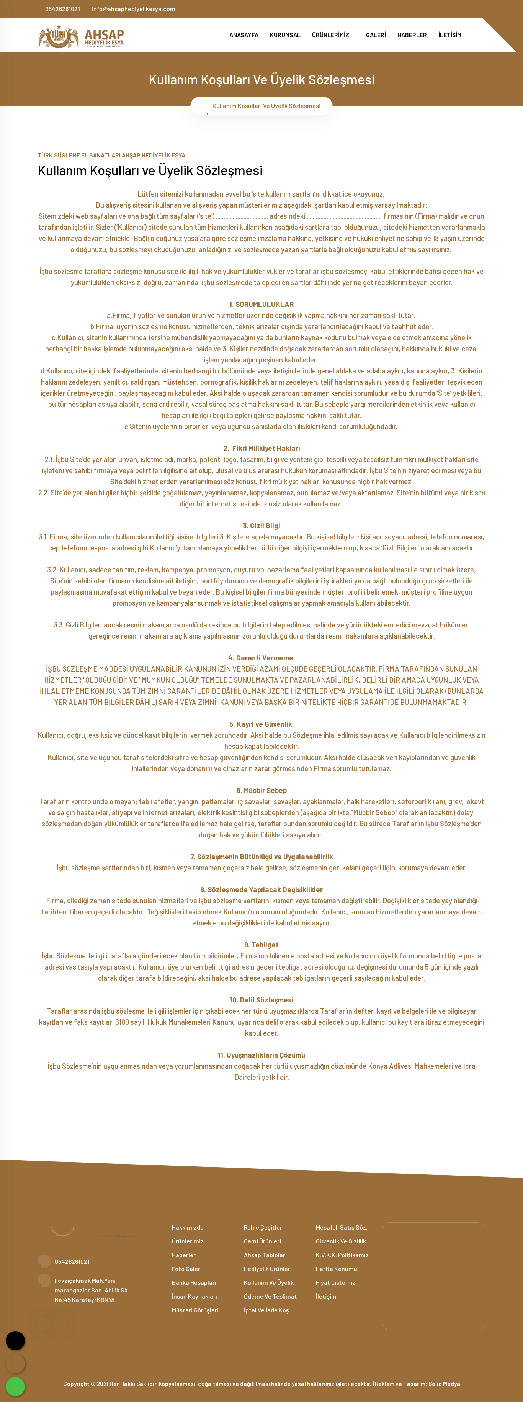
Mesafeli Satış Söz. (341, 1227)
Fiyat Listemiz (335, 1282)
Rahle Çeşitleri (263, 1227)
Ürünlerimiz (187, 1241)
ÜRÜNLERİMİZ (331, 34)
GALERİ (376, 34)
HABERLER (412, 34)
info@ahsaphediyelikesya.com (133, 8)
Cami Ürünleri (262, 1241)
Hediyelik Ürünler (266, 1268)
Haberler (183, 1254)
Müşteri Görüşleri (195, 1310)
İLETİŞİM (449, 34)
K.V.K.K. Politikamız (342, 1254)
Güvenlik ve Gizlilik (340, 1241)
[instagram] (482, 8)
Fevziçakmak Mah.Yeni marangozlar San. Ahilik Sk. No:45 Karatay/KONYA (92, 1290)
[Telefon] (15, 1363)
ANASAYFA (243, 34)
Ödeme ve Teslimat (270, 1296)
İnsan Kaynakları (194, 1296)
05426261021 (62, 8)
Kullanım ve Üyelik (268, 1282)
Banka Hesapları (193, 1282)
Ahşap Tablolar (264, 1254)
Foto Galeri (186, 1268)
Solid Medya (444, 1383)
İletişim (326, 1296)
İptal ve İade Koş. (267, 1310)
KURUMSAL (285, 34)
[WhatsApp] (15, 1386)
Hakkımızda (187, 1227)
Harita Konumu (336, 1268)
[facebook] (470, 8)
